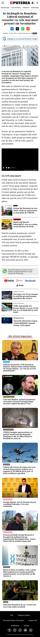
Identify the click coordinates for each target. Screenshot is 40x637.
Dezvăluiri (17, 219)
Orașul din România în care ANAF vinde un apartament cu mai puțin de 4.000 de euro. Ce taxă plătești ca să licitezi (25, 210)
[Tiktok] (20, 630)
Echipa (26, 625)
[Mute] (6, 168)
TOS (11, 615)
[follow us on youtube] (9, 281)
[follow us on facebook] (30, 281)
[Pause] (3, 168)
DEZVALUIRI (5, 8)
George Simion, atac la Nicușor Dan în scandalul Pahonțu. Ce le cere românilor (19, 504)
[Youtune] (25, 630)
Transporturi (8, 429)
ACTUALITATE (16, 8)
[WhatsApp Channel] (30, 630)
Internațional (9, 397)
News (34, 33)
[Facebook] (9, 630)
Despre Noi (33, 620)
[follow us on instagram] (19, 281)
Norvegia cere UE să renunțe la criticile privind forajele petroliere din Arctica (25, 296)
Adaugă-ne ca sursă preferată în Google (22, 39)
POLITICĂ (26, 8)
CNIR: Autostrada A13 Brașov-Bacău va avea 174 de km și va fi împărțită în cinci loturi (25, 309)
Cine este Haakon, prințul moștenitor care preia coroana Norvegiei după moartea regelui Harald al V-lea (19, 402)
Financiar (35, 8)
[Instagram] (14, 630)
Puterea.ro (26, 33)
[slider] (11, 168)
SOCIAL (15, 205)
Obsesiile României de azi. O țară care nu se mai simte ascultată (19, 606)
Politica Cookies (24, 615)
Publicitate (15, 625)
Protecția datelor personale (13, 620)
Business (6, 464)
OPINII (6, 602)
